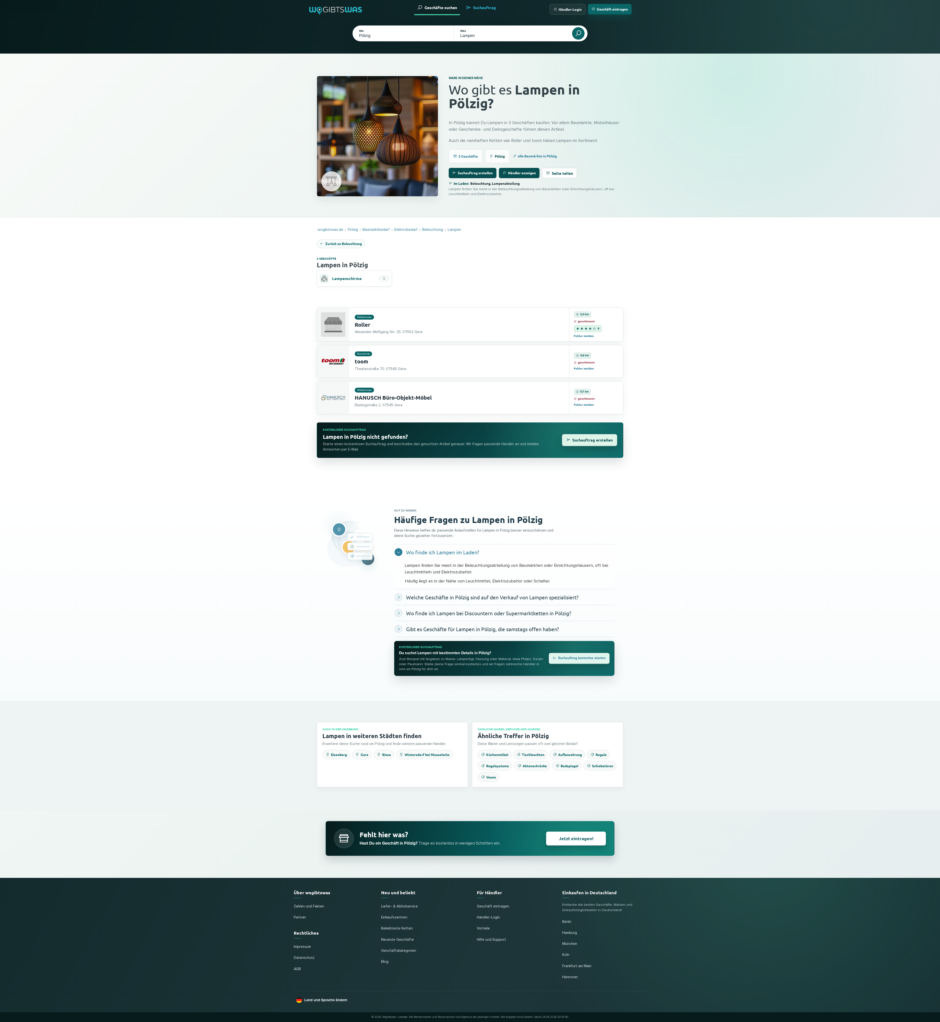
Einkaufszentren (394, 917)
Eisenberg (339, 754)
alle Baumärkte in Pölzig (537, 156)
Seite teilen (562, 173)
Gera (364, 754)
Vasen (491, 777)
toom (361, 361)
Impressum (302, 947)
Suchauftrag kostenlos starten (582, 658)
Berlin (566, 922)
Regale (601, 754)
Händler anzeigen (522, 173)
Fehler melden (584, 336)
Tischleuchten (533, 754)
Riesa (386, 754)
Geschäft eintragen (612, 9)
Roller (362, 324)
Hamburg (569, 933)
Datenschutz (304, 958)
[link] (470, 325)
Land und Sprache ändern (325, 1000)
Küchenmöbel (497, 754)
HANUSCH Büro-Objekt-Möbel (393, 397)
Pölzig (500, 156)
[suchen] (578, 33)
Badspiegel (569, 766)
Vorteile (483, 928)
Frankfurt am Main (576, 966)
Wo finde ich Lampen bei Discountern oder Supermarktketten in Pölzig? (488, 613)
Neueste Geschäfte (397, 939)
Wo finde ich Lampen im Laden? (442, 552)
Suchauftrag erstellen (475, 173)
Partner (300, 917)
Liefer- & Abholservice (399, 906)
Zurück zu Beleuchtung (343, 243)
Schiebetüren (602, 766)
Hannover (570, 977)
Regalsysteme (497, 766)
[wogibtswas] (335, 9)
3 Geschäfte (468, 156)
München (569, 944)
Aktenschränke (535, 766)
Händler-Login (570, 9)
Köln (565, 955)
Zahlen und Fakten (309, 906)
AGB (297, 969)
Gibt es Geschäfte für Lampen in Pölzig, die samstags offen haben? (482, 629)
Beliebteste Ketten (397, 928)
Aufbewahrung (570, 754)
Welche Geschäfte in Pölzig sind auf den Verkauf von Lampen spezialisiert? (492, 597)
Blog (384, 962)
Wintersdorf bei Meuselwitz (427, 754)
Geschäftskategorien (398, 950)
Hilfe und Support (491, 939)
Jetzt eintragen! (576, 838)
